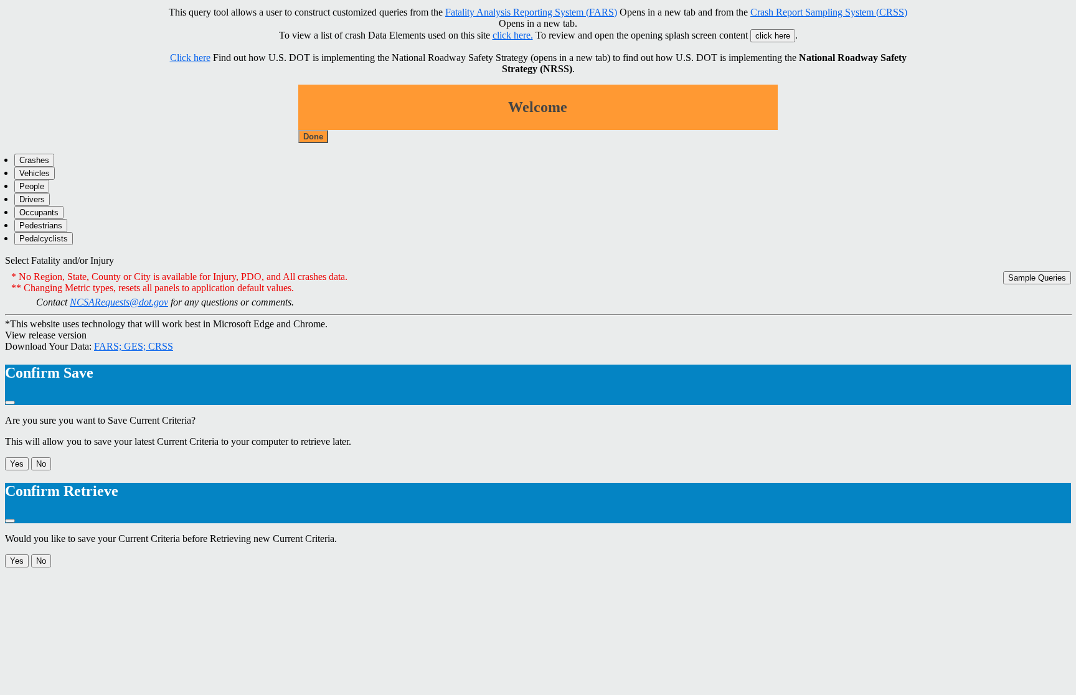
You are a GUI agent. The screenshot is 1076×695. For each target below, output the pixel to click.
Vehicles (34, 173)
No (41, 464)
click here (772, 35)
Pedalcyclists (43, 238)
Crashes (34, 160)
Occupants (39, 212)
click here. (513, 35)
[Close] (10, 402)
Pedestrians (40, 225)
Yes (17, 464)
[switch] (176, 260)
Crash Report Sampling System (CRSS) (828, 12)
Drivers (32, 199)
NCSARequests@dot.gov (119, 302)
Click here (190, 57)
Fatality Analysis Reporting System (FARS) (531, 12)
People (31, 186)
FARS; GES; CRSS (133, 346)
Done (313, 136)
